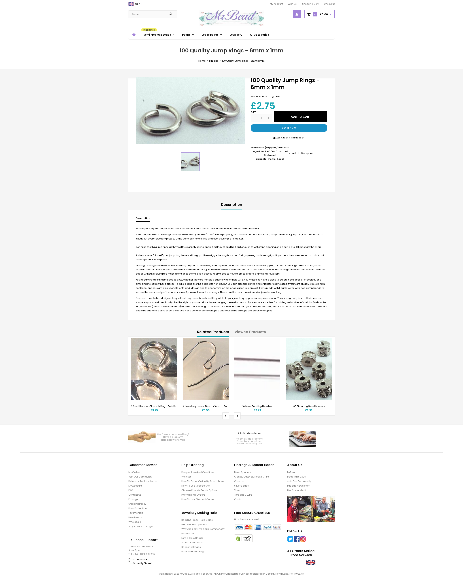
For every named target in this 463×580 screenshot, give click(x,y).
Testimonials (135, 513)
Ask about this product (290, 137)
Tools (237, 490)
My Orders (134, 472)
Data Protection (137, 508)
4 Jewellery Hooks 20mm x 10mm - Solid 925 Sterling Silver (217, 406)
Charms (239, 481)
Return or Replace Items (142, 481)
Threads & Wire (243, 494)
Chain (237, 499)
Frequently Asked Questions (197, 472)
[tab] (143, 219)
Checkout (329, 3)
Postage (133, 499)
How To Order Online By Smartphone (202, 481)
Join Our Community (140, 476)
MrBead (291, 472)
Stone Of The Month (192, 542)
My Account (276, 3)
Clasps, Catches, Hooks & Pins (251, 476)
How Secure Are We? (246, 519)
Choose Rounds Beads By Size (199, 490)
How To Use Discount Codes (197, 499)
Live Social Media (297, 490)
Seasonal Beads (191, 547)
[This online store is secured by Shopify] (243, 541)
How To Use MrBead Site (195, 485)
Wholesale (134, 522)
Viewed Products (250, 331)
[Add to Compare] (172, 350)
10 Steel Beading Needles (257, 406)
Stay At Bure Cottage (140, 526)
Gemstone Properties (194, 524)
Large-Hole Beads (192, 538)
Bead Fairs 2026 (296, 476)
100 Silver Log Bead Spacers (309, 406)
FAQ (130, 490)
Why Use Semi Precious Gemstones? (203, 529)
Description (231, 204)
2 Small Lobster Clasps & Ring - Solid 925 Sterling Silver (163, 406)
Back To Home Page (193, 551)
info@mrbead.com (249, 433)
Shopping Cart (310, 3)
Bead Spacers (242, 472)
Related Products (213, 331)
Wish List (292, 3)
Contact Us (134, 494)
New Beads (135, 517)
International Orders (193, 494)
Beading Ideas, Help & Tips (197, 520)
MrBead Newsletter (298, 485)
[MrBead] (231, 25)
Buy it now (289, 128)
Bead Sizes (187, 533)
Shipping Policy (137, 504)
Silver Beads (241, 485)
